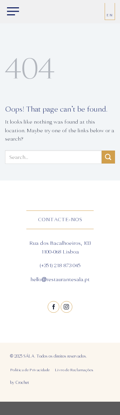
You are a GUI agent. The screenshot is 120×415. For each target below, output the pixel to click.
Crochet (22, 382)
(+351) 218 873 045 (60, 265)
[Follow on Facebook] (53, 307)
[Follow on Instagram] (66, 307)
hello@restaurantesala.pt (60, 279)
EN (110, 15)
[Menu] (11, 12)
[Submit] (108, 157)
